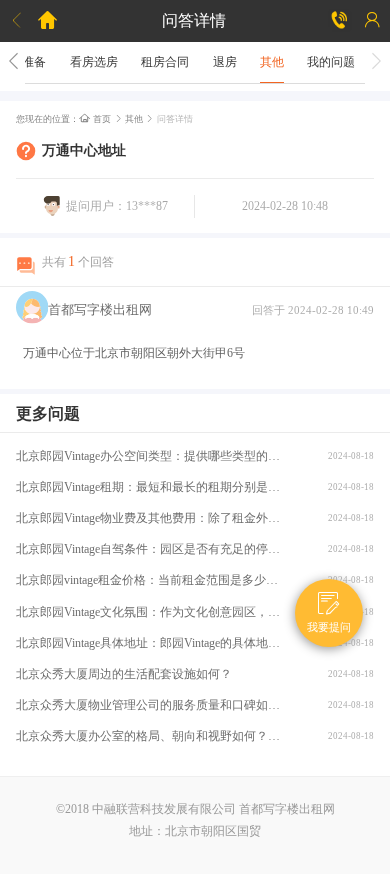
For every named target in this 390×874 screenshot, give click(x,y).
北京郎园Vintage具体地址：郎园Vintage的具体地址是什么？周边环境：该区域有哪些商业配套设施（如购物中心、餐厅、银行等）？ (152, 643)
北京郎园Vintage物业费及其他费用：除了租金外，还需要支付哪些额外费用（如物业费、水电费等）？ (152, 518)
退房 (225, 62)
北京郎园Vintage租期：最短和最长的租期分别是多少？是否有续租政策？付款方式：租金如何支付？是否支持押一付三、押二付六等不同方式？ (152, 487)
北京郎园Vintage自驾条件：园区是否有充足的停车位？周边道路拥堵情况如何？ (152, 549)
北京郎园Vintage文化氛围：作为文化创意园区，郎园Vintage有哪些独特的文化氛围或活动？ (152, 612)
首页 (95, 119)
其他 (272, 62)
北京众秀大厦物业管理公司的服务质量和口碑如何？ (152, 705)
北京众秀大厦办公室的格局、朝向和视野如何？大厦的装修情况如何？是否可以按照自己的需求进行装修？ (152, 736)
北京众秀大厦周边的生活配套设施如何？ (124, 674)
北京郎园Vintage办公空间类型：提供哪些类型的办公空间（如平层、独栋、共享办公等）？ (152, 456)
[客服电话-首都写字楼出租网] (340, 21)
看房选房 (94, 62)
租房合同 (165, 62)
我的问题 (331, 62)
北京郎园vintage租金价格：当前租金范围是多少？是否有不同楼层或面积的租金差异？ (152, 580)
